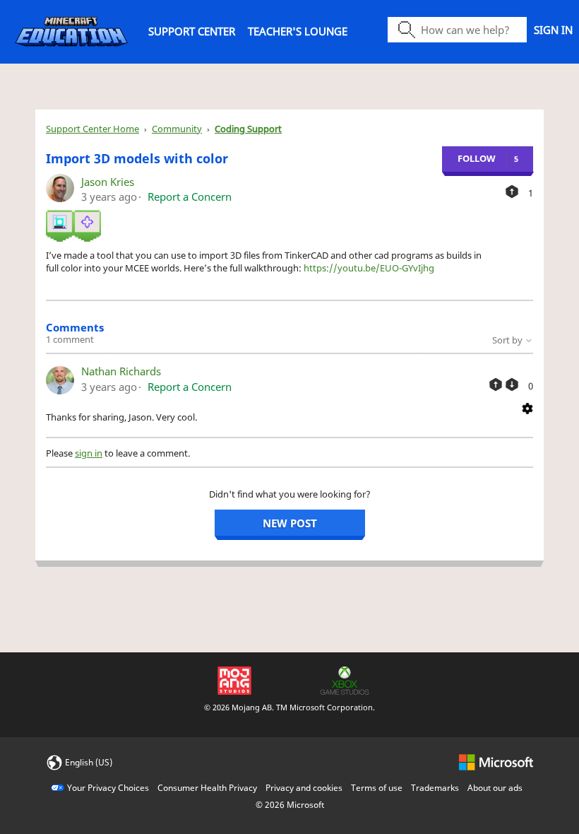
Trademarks (435, 788)
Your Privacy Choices (108, 788)
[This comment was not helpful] (512, 384)
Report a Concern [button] (190, 196)
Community (177, 128)
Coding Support (248, 128)
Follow (477, 158)
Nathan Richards (121, 371)
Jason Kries (107, 182)
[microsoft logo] (496, 762)
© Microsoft (290, 805)
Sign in (553, 30)
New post (290, 523)
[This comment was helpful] (496, 384)
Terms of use (376, 788)
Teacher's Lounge (297, 31)
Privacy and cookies (303, 788)
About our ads (495, 788)
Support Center (191, 31)
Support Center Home (92, 128)
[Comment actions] (527, 407)
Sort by (508, 340)
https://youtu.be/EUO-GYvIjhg (369, 268)
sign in (88, 453)
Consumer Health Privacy (207, 788)
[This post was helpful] (512, 191)
